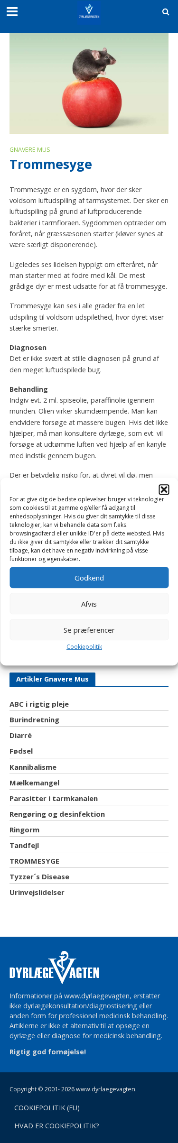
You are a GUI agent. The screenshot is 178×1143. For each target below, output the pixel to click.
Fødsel (21, 751)
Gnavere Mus (29, 150)
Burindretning (34, 719)
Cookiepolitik (84, 647)
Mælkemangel (34, 782)
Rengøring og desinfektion (57, 814)
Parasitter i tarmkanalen (53, 798)
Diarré (20, 735)
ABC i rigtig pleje (39, 704)
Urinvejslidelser (37, 892)
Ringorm (24, 829)
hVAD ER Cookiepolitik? (56, 1125)
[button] (164, 489)
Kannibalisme (32, 767)
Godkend (89, 577)
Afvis (89, 603)
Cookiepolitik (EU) (47, 1107)
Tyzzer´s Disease (39, 876)
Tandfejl (24, 845)
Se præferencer (89, 630)
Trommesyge (34, 861)
